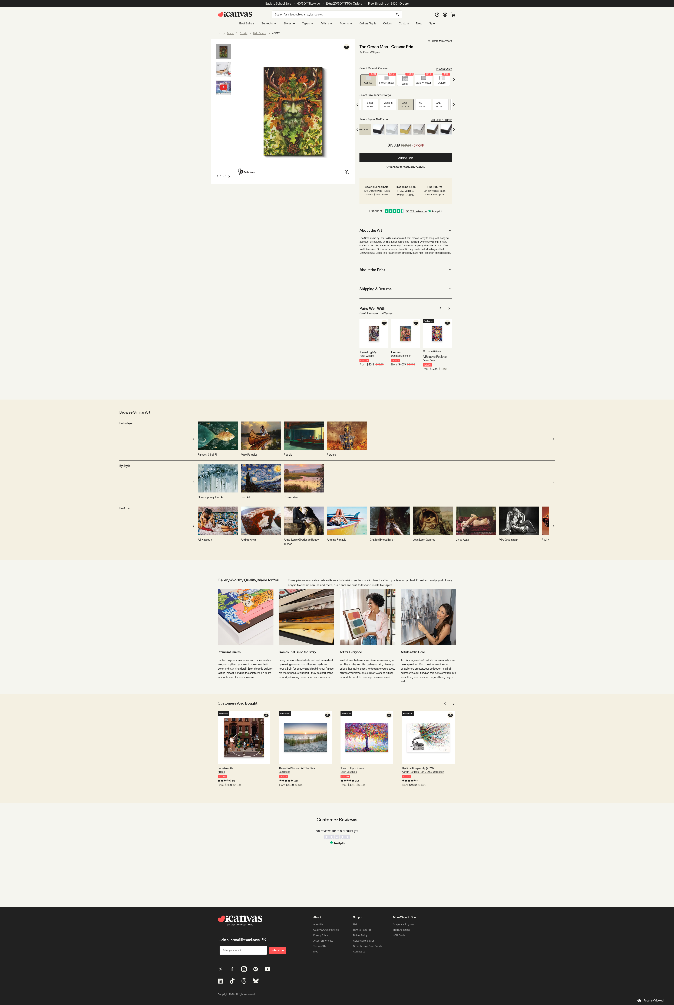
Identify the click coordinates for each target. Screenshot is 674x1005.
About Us (318, 924)
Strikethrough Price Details (367, 946)
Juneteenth (225, 768)
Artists (325, 23)
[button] (368, 80)
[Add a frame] (246, 171)
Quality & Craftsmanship (326, 929)
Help (355, 924)
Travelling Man (368, 352)
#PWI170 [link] (276, 33)
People (230, 33)
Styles (287, 23)
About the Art (370, 230)
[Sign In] (445, 14)
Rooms (344, 23)
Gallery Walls (367, 23)
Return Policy (360, 935)
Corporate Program (403, 924)
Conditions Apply (434, 194)
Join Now (277, 950)
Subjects (267, 23)
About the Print (372, 269)
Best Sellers (246, 23)
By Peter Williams (369, 52)
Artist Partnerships (323, 940)
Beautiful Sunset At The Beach (298, 768)
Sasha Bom (429, 360)
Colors (387, 23)
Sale (432, 23)
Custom (404, 23)
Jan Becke (284, 771)
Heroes (396, 352)
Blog (315, 951)
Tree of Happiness (352, 768)
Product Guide (444, 68)
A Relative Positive (435, 356)
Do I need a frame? (441, 119)
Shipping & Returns (375, 289)
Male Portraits (259, 33)
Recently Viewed (653, 1000)
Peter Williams (367, 355)
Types (306, 23)
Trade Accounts (401, 929)
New (419, 23)
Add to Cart (405, 158)
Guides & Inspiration (364, 940)
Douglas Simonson (401, 355)
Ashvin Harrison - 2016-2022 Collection (423, 771)
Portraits (243, 33)
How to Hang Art (362, 929)
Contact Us (359, 951)
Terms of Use (320, 946)
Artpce (221, 771)
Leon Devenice (349, 771)
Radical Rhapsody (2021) (418, 768)
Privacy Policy (320, 935)
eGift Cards (399, 935)
